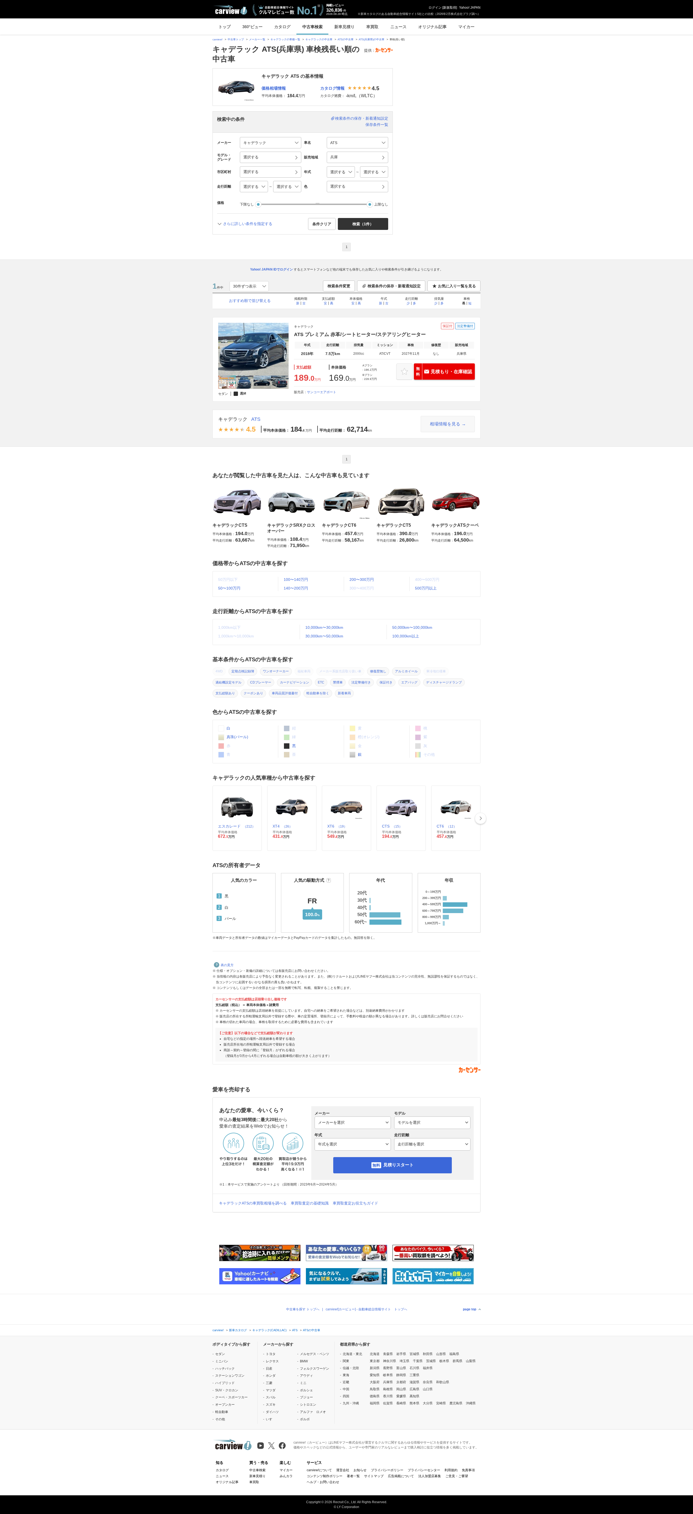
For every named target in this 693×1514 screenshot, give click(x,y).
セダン (220, 1354)
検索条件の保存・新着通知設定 (361, 118)
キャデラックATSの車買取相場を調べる (253, 1203)
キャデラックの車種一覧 (285, 39)
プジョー (306, 1397)
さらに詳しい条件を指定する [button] (247, 224)
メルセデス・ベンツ (314, 1354)
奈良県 (428, 1382)
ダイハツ (272, 1412)
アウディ (306, 1376)
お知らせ (360, 1470)
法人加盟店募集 (429, 1476)
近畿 (346, 1382)
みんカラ (286, 1476)
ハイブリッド (225, 1383)
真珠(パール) (236, 737)
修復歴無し (378, 671)
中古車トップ (236, 39)
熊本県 (414, 1403)
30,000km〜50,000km (324, 636)
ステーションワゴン (229, 1376)
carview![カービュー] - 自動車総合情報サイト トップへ (366, 1309)
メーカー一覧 (257, 39)
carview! (218, 39)
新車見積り (344, 26)
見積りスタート (398, 1165)
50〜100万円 (229, 588)
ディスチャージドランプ (444, 682)
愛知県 (375, 1375)
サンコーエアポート (321, 392)
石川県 (414, 1368)
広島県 (414, 1389)
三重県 (414, 1375)
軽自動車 (221, 1412)
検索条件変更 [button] (339, 286)
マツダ (271, 1390)
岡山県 (401, 1389)
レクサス (272, 1361)
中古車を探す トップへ (302, 1309)
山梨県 (471, 1361)
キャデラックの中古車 (318, 39)
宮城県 (414, 1354)
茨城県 (431, 1361)
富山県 (401, 1368)
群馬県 (457, 1361)
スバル (271, 1397)
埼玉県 (404, 1361)
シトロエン (308, 1404)
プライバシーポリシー (387, 1470)
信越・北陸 (351, 1368)
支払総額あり (225, 693)
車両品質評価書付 (285, 693)
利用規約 (450, 1470)
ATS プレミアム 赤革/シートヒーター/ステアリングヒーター (360, 334)
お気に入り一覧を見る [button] (457, 286)
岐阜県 (388, 1375)
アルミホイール (406, 671)
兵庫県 (388, 1382)
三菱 (269, 1383)
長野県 (388, 1368)
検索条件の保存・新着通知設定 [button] (394, 286)
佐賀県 (388, 1403)
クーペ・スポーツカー (231, 1397)
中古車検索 (312, 26)
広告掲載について (401, 1476)
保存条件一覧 (376, 124)
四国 (346, 1396)
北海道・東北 (352, 1354)
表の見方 (227, 965)
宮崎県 (441, 1403)
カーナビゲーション (294, 682)
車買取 (372, 26)
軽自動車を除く (317, 693)
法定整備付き (361, 682)
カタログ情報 (332, 88)
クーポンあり (253, 693)
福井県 (428, 1368)
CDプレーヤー (260, 682)
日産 (269, 1368)
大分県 (428, 1403)
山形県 (441, 1354)
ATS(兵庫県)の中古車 (371, 39)
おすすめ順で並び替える (250, 300)
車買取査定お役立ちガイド (355, 1203)
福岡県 (375, 1403)
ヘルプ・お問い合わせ (323, 1482)
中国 (346, 1389)
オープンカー (225, 1404)
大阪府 (375, 1382)
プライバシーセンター (424, 1470)
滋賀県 (414, 1382)
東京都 (375, 1361)
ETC (321, 682)
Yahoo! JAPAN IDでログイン (271, 269)
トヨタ (271, 1354)
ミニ (303, 1383)
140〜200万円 (296, 588)
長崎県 (401, 1403)
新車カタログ (238, 1330)
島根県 (388, 1389)
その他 (220, 1419)
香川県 (388, 1396)
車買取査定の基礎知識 (310, 1203)
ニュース (398, 26)
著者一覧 (353, 1476)
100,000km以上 (405, 636)
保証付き (386, 682)
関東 (346, 1361)
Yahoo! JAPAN (469, 7)
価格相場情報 (273, 88)
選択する (337, 186)
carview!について (319, 1470)
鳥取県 (375, 1389)
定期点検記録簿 (242, 671)
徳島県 (375, 1396)
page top (469, 1309)
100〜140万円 (296, 579)
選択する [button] (251, 157)
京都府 (401, 1382)
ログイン (435, 7)
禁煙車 (338, 682)
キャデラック (232, 419)
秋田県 (428, 1354)
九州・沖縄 (351, 1403)
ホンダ (271, 1376)
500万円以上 (426, 588)
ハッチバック (225, 1368)
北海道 (375, 1354)
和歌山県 (442, 1382)
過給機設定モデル (228, 682)
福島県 (454, 1354)
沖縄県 (471, 1403)
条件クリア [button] (321, 224)
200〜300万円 (361, 579)
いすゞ (271, 1419)
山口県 (428, 1389)
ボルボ (305, 1419)
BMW (304, 1361)
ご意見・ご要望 (456, 1476)
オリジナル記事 (432, 26)
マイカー (466, 26)
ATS (255, 419)
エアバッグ (409, 682)
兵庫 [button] (334, 157)
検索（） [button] (363, 224)
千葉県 (418, 1361)
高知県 (414, 1396)
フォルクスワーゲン (314, 1368)
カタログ (282, 26)
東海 (346, 1375)
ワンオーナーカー (276, 671)
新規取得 (449, 7)
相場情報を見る (445, 424)
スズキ (271, 1404)
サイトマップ (374, 1476)
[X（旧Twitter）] (271, 1445)
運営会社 (342, 1470)
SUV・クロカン (226, 1390)
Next (480, 818)
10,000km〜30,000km (324, 627)
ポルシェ (306, 1390)
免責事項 (468, 1470)
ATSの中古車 (346, 39)
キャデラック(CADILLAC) (269, 1330)
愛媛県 (401, 1396)
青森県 (388, 1354)
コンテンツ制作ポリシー (324, 1476)
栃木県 (444, 1361)
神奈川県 (389, 1361)
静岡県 (401, 1375)
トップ (224, 26)
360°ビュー (252, 26)
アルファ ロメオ (313, 1412)
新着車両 (344, 693)
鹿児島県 (455, 1403)
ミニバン (221, 1361)
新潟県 (375, 1368)
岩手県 (401, 1354)
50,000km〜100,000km (412, 627)
